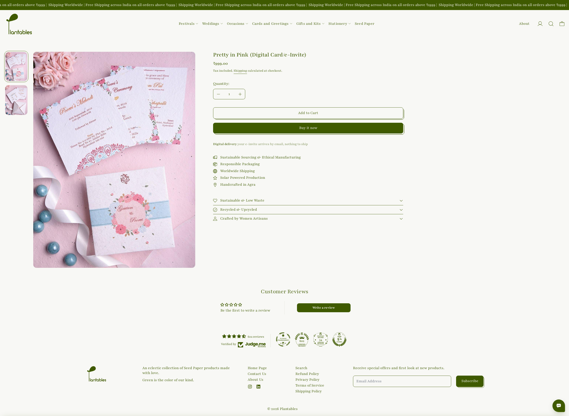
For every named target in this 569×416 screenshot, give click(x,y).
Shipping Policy (308, 391)
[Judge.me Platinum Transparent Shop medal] (283, 339)
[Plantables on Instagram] (250, 386)
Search (301, 368)
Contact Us (257, 373)
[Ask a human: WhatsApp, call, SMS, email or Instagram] (558, 405)
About (524, 23)
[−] (218, 94)
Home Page (257, 368)
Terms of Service (309, 385)
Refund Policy (307, 373)
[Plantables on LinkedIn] (258, 386)
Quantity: (221, 83)
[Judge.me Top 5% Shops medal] (339, 339)
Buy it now (308, 127)
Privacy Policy (307, 379)
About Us (255, 379)
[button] (551, 24)
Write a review (323, 308)
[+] (240, 94)
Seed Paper (364, 23)
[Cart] (562, 24)
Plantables (289, 408)
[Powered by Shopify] (540, 24)
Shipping (240, 71)
